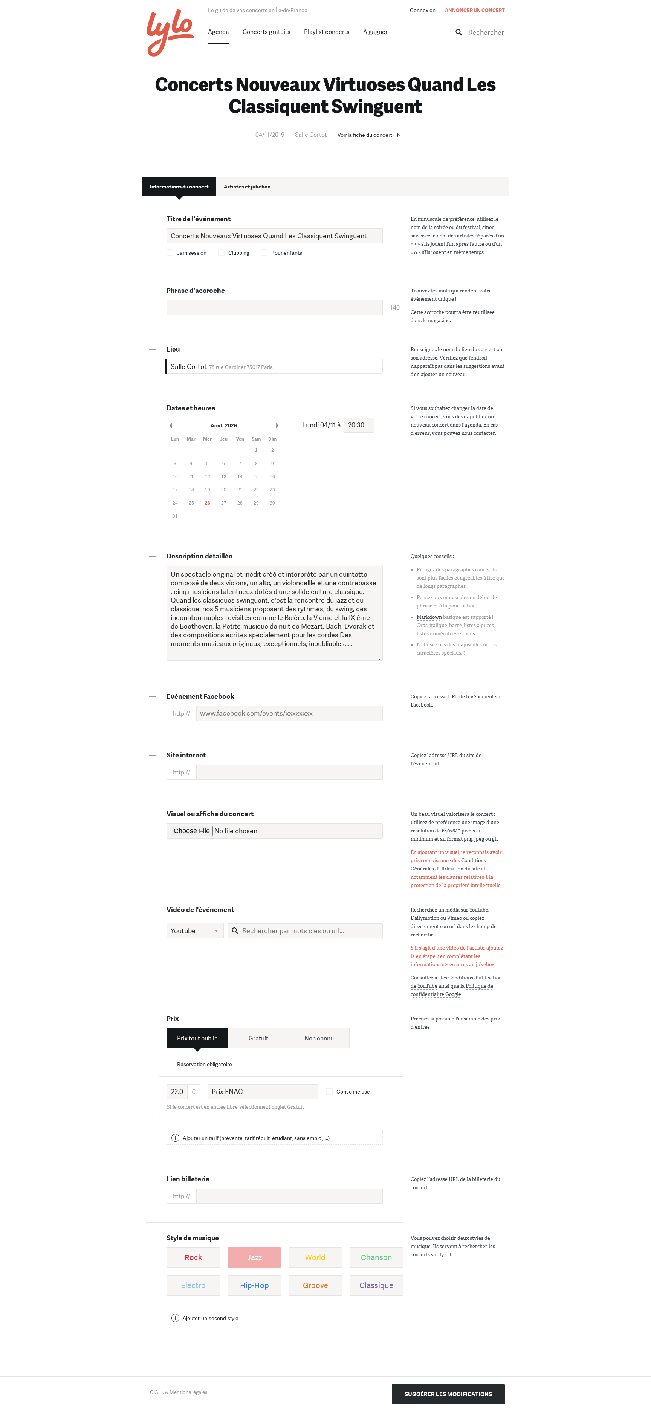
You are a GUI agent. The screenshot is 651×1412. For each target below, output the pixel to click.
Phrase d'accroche (196, 290)
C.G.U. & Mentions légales (178, 1392)
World (315, 1257)
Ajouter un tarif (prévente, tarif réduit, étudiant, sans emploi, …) (256, 1138)
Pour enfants (286, 252)
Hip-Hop (254, 1285)
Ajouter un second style (210, 1318)
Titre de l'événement (199, 219)
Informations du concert (179, 186)
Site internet (186, 755)
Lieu (173, 349)
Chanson (376, 1257)
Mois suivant (277, 425)
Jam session (191, 252)
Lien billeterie (188, 1179)
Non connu (319, 1038)
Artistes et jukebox (247, 186)
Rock (193, 1257)
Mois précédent (170, 425)
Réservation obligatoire (204, 1064)
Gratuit (258, 1038)
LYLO (170, 33)
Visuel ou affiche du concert (210, 814)
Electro (193, 1285)
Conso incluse (353, 1091)
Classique (376, 1285)
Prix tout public (197, 1038)
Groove (315, 1285)
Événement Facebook (200, 696)
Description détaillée (199, 556)
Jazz (254, 1257)
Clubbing (238, 252)
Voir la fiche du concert (365, 135)
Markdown (429, 617)
